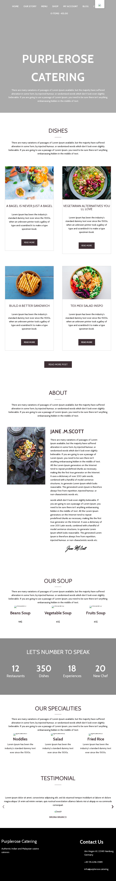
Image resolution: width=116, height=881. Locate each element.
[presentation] (3, 806)
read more (29, 242)
